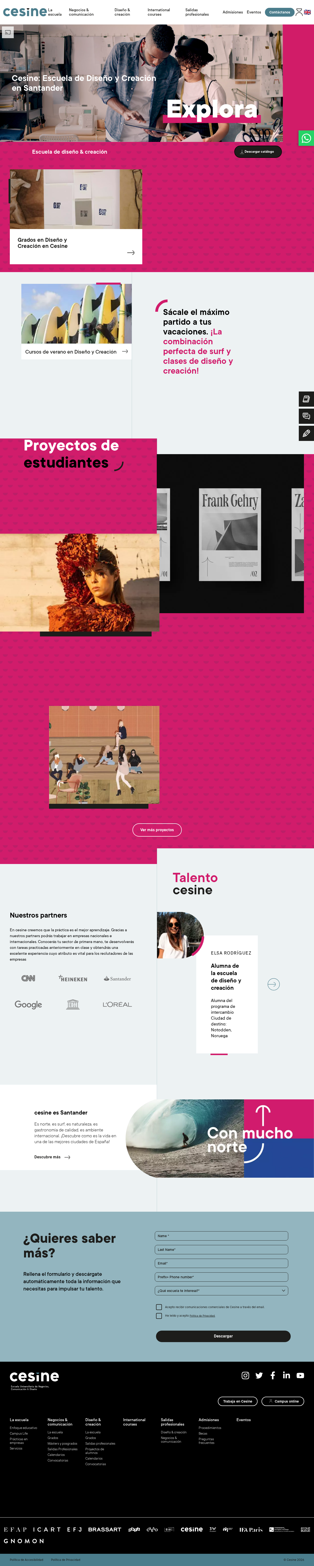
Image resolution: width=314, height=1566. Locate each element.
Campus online (287, 1401)
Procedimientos (210, 1428)
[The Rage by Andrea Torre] (79, 583)
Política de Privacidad (65, 1560)
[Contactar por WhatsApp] (306, 138)
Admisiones (233, 12)
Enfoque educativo (23, 1428)
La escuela (55, 12)
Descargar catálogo (259, 151)
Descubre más (47, 1157)
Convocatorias (58, 1460)
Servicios (16, 1448)
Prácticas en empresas (19, 1441)
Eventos (254, 12)
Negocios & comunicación (81, 12)
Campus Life (19, 1433)
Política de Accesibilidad (26, 1560)
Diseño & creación (122, 12)
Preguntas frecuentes (206, 1441)
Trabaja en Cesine (237, 1401)
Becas (203, 1433)
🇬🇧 (307, 12)
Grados (53, 1438)
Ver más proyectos (157, 830)
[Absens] (230, 533)
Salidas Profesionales (63, 1449)
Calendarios (56, 1455)
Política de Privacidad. (202, 1315)
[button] (221, 1290)
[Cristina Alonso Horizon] (104, 755)
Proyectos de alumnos (94, 1451)
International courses (159, 12)
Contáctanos (279, 12)
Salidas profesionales (197, 12)
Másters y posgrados (62, 1443)
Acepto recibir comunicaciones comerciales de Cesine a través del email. (214, 1307)
